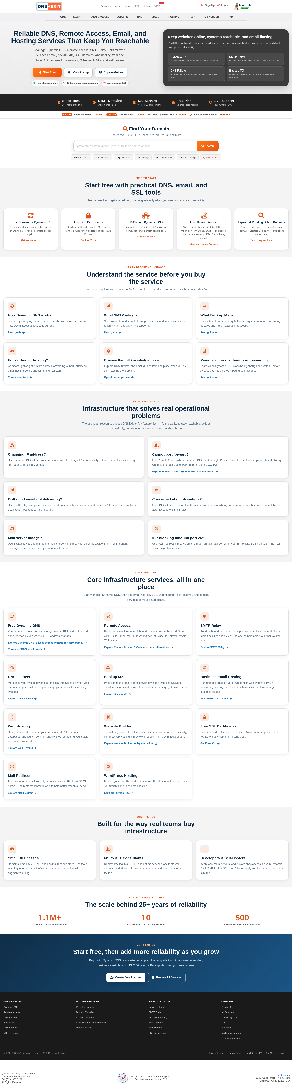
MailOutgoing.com (231, 1033)
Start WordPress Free (117, 793)
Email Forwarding (158, 1017)
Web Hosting (155, 1027)
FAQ (137, 6)
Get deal (98, 114)
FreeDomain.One (230, 1038)
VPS (158, 5)
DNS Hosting (10, 1027)
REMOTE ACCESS (99, 16)
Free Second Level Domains (91, 1022)
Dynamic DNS (10, 1007)
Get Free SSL (208, 743)
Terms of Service (235, 1053)
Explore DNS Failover (20, 698)
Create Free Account (128, 977)
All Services (227, 1012)
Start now (181, 114)
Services (106, 6)
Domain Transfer (85, 1012)
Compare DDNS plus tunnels (25, 649)
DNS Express (10, 1033)
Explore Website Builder (118, 743)
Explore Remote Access (166, 471)
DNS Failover (10, 1017)
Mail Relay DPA (254, 1053)
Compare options (18, 377)
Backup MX (9, 1022)
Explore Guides (113, 72)
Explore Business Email (214, 698)
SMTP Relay (155, 1012)
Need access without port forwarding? (60, 642)
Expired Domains (85, 1017)
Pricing (117, 6)
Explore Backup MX (115, 694)
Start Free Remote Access (199, 471)
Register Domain (85, 1007)
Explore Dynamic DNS (21, 642)
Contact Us (227, 1007)
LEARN (77, 16)
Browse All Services (169, 977)
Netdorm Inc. (283, 1075)
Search (209, 146)
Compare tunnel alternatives (152, 647)
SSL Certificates (157, 1033)
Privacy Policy (216, 1053)
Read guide (14, 332)
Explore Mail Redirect (20, 793)
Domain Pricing (84, 1027)
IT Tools (147, 6)
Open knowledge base (117, 377)
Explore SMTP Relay (212, 647)
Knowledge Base (230, 1017)
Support (128, 6)
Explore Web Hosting (20, 748)
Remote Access (11, 1012)
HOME (62, 16)
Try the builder (145, 743)
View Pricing (81, 72)
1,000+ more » (211, 157)
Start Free (49, 72)
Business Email (157, 1007)
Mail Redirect (156, 1022)
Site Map (226, 1027)
